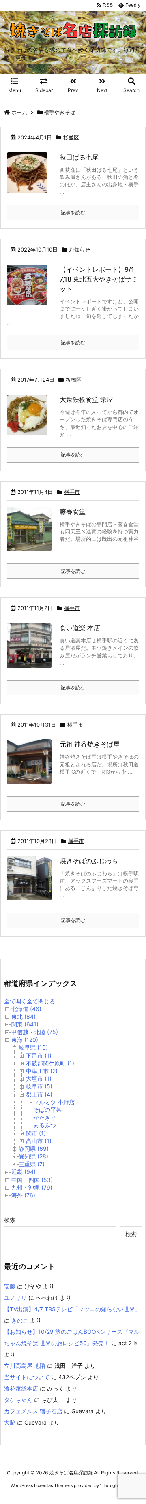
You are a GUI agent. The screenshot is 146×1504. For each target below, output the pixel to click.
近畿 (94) (23, 1171)
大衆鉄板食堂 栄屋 (86, 399)
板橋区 (74, 379)
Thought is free (117, 1485)
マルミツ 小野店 (54, 1102)
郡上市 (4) (39, 1094)
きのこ (19, 1320)
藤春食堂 (73, 512)
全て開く (15, 1001)
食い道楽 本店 (80, 628)
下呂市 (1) (39, 1055)
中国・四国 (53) (32, 1179)
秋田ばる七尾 (79, 157)
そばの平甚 (47, 1109)
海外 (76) (23, 1195)
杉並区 (71, 137)
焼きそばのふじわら (89, 861)
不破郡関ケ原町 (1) (50, 1063)
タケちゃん (18, 1399)
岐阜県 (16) (33, 1047)
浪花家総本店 (21, 1388)
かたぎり (44, 1117)
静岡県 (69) (34, 1148)
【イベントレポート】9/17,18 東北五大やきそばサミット (99, 279)
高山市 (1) (39, 1140)
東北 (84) (23, 1016)
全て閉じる (41, 1001)
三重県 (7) (32, 1164)
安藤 (9, 1286)
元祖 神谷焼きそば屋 (90, 744)
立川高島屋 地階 (24, 1365)
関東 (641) (25, 1024)
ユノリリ (15, 1297)
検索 (9, 1219)
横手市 (72, 492)
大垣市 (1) (39, 1078)
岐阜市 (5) (39, 1086)
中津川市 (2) (42, 1070)
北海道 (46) (26, 1008)
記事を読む (73, 212)
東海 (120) (24, 1039)
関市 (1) (36, 1133)
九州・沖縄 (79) (31, 1187)
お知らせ (79, 249)
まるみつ (44, 1125)
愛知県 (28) (33, 1156)
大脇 (9, 1422)
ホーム (19, 112)
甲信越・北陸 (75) (34, 1031)
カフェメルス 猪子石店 (33, 1411)
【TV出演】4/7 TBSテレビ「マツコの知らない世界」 (72, 1309)
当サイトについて (26, 1377)
